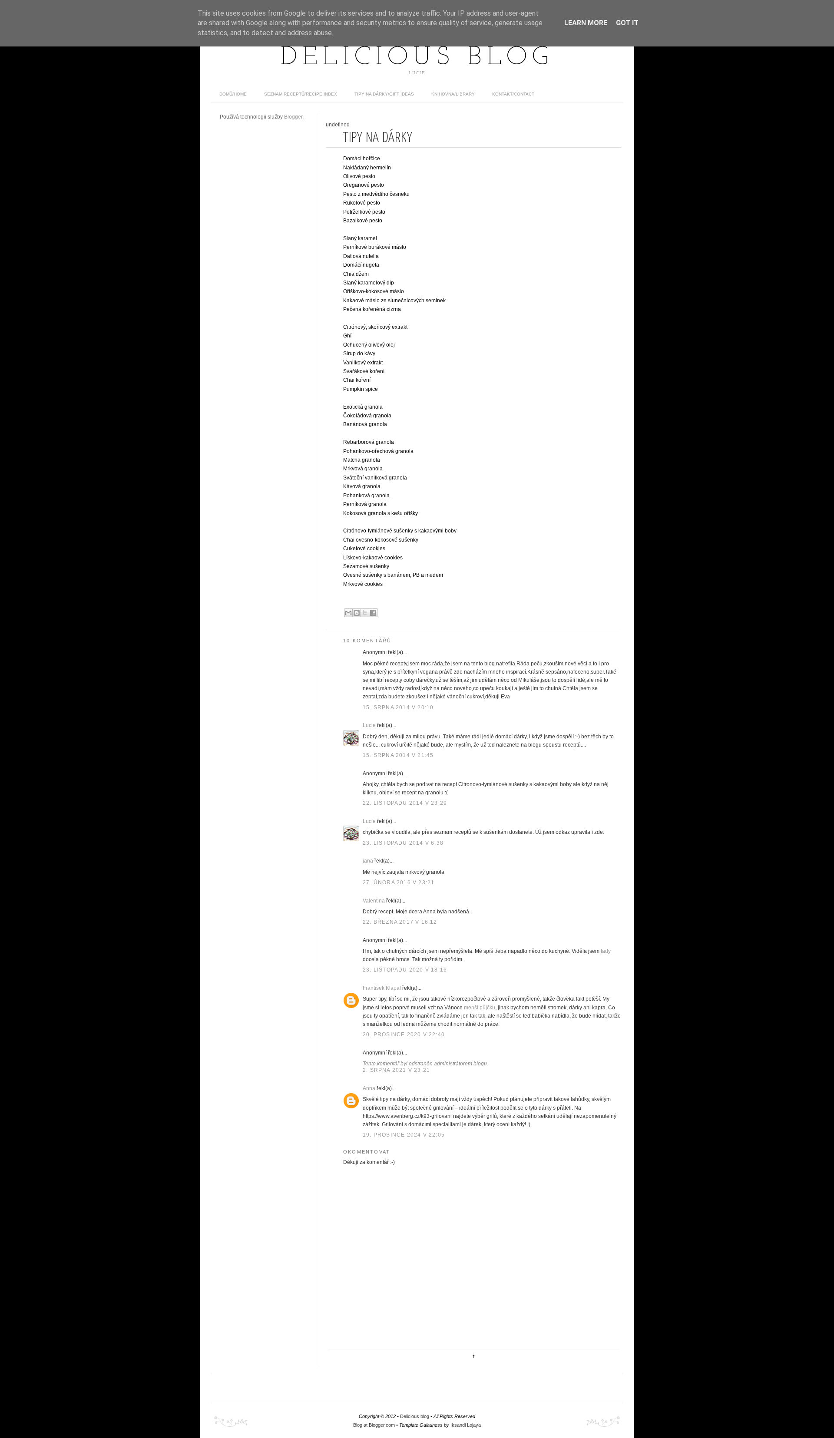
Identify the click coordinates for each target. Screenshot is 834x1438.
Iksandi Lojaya (465, 1425)
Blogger (293, 117)
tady (606, 951)
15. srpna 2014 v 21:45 (398, 755)
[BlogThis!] (356, 612)
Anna (369, 1088)
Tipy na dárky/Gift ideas (384, 94)
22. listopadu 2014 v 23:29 (405, 803)
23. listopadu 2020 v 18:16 (405, 970)
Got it (627, 23)
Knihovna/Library (453, 94)
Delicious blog (417, 58)
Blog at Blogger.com (374, 1425)
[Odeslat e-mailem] (348, 612)
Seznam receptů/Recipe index (300, 94)
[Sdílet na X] (365, 612)
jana (368, 861)
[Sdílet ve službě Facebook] (373, 612)
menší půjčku (479, 1008)
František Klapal (382, 988)
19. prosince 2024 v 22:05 (404, 1135)
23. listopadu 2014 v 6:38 (403, 843)
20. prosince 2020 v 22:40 (404, 1034)
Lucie (369, 725)
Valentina (374, 901)
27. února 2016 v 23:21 (398, 882)
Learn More (585, 23)
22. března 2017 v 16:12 (400, 922)
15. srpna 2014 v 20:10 (398, 707)
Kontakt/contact (513, 94)
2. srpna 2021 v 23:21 (396, 1070)
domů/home (233, 94)
